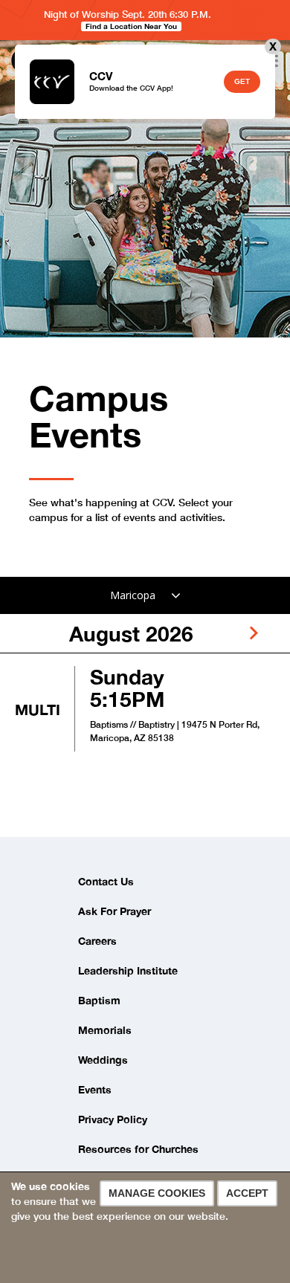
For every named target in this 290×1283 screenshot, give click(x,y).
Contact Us (106, 881)
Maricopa (132, 595)
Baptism (99, 1000)
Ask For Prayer (114, 911)
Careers (97, 940)
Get (242, 81)
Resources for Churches (138, 1149)
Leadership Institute (128, 970)
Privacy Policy (112, 1119)
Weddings (103, 1059)
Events (95, 1089)
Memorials (105, 1030)
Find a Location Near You (131, 26)
